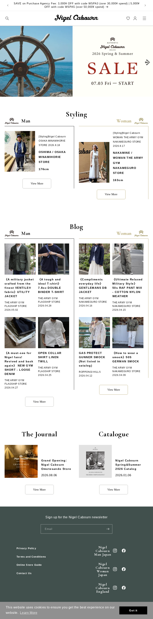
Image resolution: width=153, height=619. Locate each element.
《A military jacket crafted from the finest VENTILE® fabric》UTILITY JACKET (19, 288)
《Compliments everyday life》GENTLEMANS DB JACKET (93, 286)
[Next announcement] (145, 5)
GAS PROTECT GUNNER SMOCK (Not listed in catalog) (92, 359)
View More (37, 183)
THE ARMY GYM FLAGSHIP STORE (16, 304)
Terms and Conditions (31, 556)
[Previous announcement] (7, 5)
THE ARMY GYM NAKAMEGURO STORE (93, 300)
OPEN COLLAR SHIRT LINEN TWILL (49, 357)
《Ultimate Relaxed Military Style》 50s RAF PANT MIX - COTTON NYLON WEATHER (127, 288)
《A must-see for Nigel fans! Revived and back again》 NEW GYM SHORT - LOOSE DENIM (19, 363)
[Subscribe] (107, 529)
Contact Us (24, 573)
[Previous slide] (5, 62)
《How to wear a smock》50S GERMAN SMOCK (125, 357)
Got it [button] (133, 610)
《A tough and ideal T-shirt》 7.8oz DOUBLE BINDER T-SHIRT (51, 286)
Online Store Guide (29, 565)
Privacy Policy (26, 548)
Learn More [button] (28, 612)
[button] (7, 18)
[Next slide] (147, 62)
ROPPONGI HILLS (90, 372)
